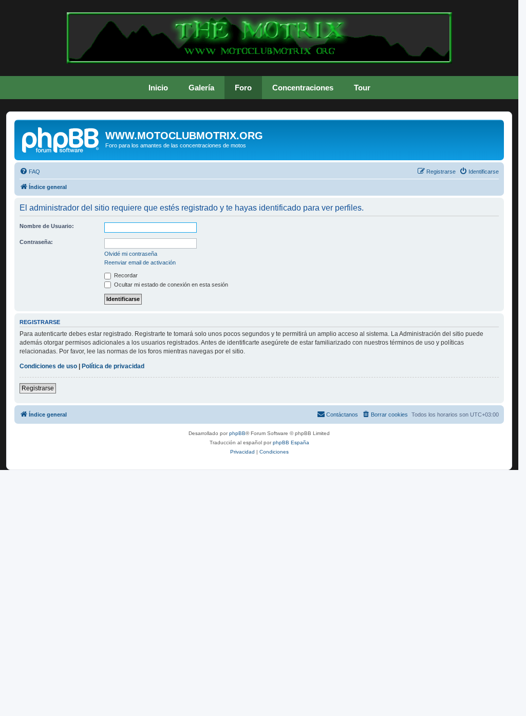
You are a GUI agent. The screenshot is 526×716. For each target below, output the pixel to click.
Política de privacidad (113, 366)
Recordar (125, 275)
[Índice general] (61, 138)
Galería (201, 87)
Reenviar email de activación (140, 262)
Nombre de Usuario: (47, 226)
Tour (362, 87)
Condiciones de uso (48, 366)
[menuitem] (30, 171)
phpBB (237, 433)
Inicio (158, 87)
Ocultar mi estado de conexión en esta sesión (170, 284)
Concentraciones (302, 87)
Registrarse (38, 388)
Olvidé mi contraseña (130, 254)
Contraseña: (36, 242)
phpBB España (291, 442)
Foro (243, 87)
